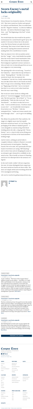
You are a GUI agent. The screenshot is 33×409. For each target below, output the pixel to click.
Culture (3, 375)
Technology (14, 368)
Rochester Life (15, 370)
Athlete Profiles (15, 377)
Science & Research (5, 368)
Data (24, 361)
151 (13, 396)
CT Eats (2, 378)
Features (14, 361)
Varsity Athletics (15, 382)
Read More (18, 291)
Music (2, 385)
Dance (2, 382)
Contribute (25, 392)
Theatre (2, 387)
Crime (2, 370)
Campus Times (16, 1)
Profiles (13, 371)
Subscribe (25, 399)
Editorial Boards (26, 377)
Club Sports (14, 378)
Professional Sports (16, 380)
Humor (3, 390)
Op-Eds (24, 380)
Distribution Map (26, 398)
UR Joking (3, 398)
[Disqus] (16, 209)
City (2, 365)
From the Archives (15, 366)
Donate (3, 403)
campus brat (5, 296)
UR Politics (3, 367)
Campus (2, 363)
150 (13, 394)
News (2, 361)
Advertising (25, 396)
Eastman (3, 377)
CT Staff (5, 16)
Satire (2, 394)
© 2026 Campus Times (5, 408)
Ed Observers (25, 378)
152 (13, 398)
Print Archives (16, 390)
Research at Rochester (14, 364)
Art (1, 380)
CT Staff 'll (13, 181)
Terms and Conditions (16, 408)
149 (13, 392)
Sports (14, 375)
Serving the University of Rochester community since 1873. (10, 351)
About (25, 390)
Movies (2, 384)
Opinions (25, 375)
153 (13, 399)
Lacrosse (4, 318)
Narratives (3, 392)
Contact (24, 394)
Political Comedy (4, 396)
